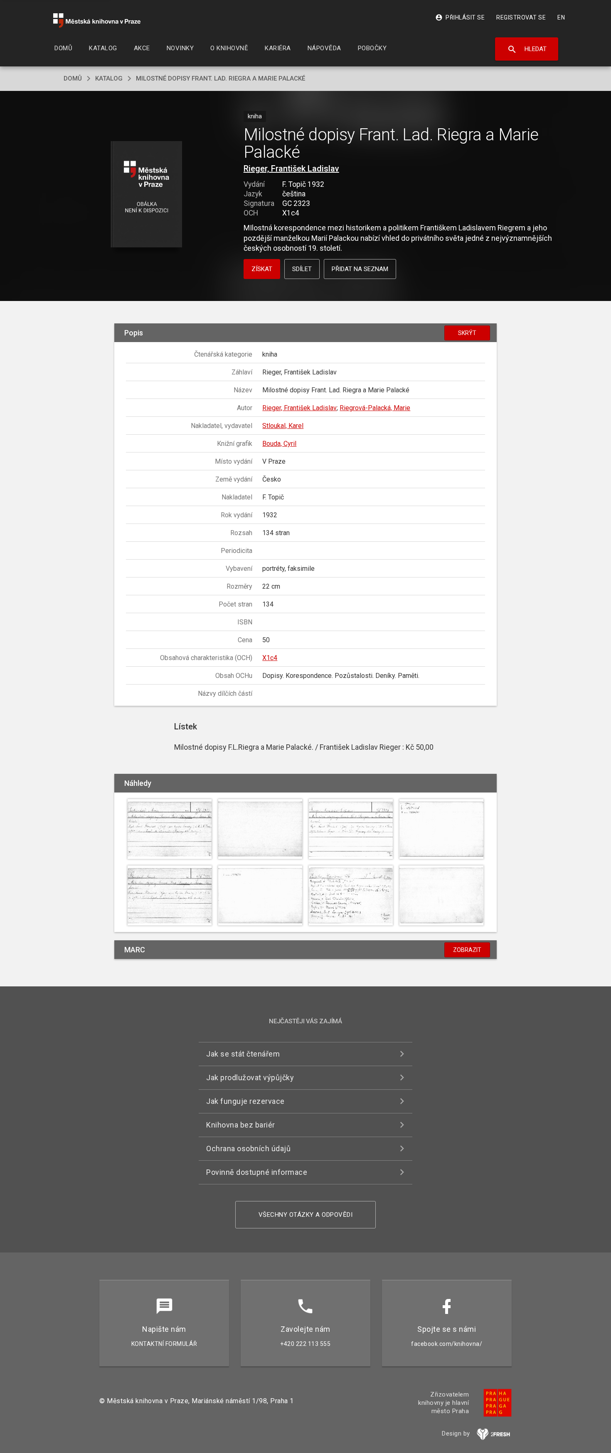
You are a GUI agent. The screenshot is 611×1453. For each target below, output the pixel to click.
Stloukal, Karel (282, 426)
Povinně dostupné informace (256, 1172)
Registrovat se (521, 17)
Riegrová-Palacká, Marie (375, 408)
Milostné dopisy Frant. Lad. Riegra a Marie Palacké (220, 78)
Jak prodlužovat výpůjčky (250, 1077)
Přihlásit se (460, 17)
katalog (109, 78)
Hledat (527, 49)
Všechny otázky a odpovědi (306, 1214)
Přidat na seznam (360, 269)
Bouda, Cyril (279, 444)
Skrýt (467, 333)
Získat (261, 269)
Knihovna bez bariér (240, 1124)
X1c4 (269, 658)
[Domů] (97, 20)
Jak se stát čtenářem (243, 1053)
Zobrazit (467, 950)
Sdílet (302, 269)
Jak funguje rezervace (245, 1101)
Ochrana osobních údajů (248, 1148)
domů (73, 78)
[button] (146, 195)
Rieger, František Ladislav (291, 169)
